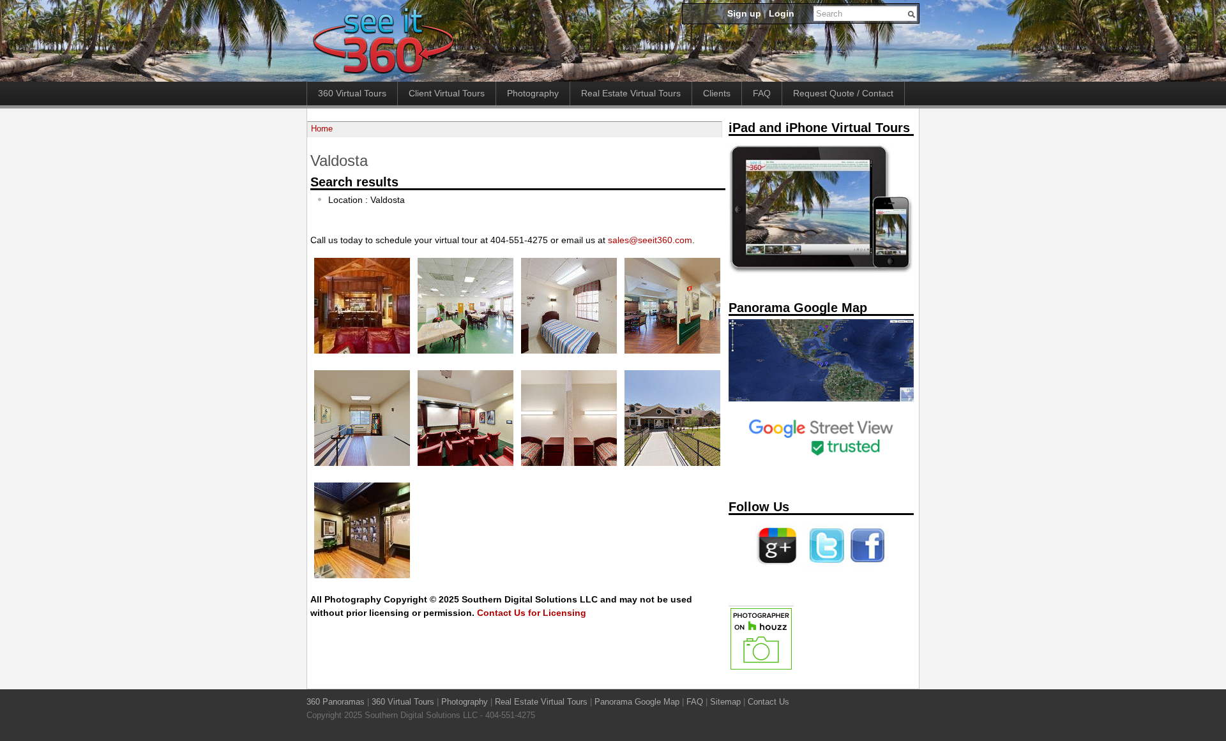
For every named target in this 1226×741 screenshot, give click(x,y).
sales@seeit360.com (650, 240)
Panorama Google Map (636, 702)
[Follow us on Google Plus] (777, 567)
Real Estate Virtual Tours (631, 93)
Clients (716, 93)
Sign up (744, 13)
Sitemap (725, 702)
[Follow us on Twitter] (824, 567)
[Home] (382, 75)
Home (322, 128)
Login (781, 13)
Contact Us (768, 702)
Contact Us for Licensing (531, 613)
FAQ (762, 93)
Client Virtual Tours (447, 93)
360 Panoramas (335, 702)
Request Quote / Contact (843, 93)
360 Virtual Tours (352, 93)
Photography (533, 93)
